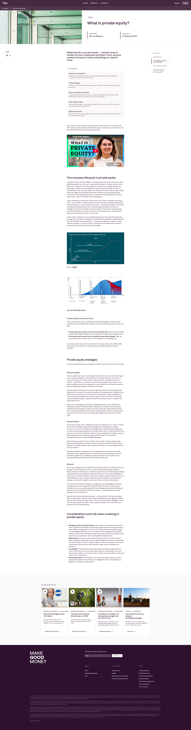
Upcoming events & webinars (120, 676)
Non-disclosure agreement (146, 681)
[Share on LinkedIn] (6, 55)
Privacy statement (144, 684)
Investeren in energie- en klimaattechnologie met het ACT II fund (108, 616)
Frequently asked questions (120, 678)
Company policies (144, 678)
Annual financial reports (146, 676)
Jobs (86, 676)
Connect (104, 3)
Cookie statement (144, 670)
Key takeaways (157, 57)
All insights (5, 8)
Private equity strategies (160, 65)
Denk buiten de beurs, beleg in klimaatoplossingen (134, 616)
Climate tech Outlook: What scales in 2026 (80, 615)
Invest (85, 3)
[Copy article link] (9, 55)
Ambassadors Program (91, 673)
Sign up (177, 3)
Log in (185, 3)
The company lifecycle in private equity (159, 61)
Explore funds (116, 670)
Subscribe (116, 655)
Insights (94, 3)
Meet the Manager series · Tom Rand (54, 615)
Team (86, 670)
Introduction (156, 53)
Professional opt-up (144, 673)
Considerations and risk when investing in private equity (158, 71)
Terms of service (143, 686)
